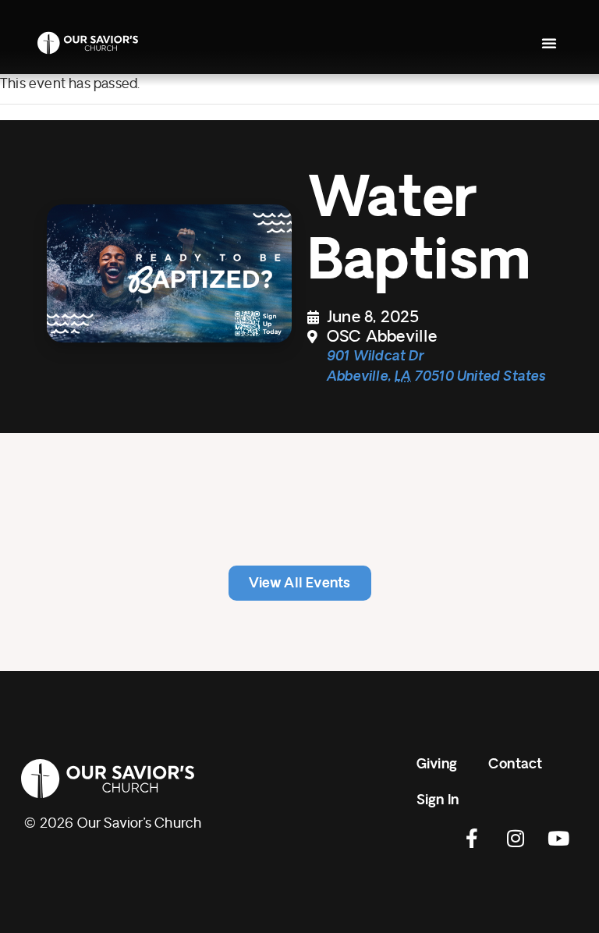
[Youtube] (558, 837)
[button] (549, 43)
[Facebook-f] (472, 837)
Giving (436, 764)
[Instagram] (515, 837)
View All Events (300, 583)
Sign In (437, 800)
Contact (515, 764)
